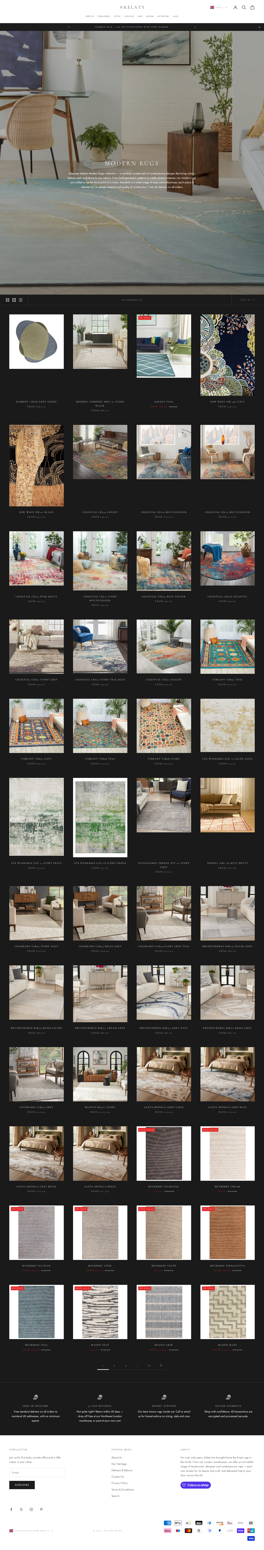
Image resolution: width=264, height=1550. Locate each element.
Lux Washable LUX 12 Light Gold (227, 758)
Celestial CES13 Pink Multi (36, 596)
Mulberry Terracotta (227, 1265)
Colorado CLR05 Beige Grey (100, 946)
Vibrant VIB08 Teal (100, 758)
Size (140, 16)
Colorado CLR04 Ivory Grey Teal (164, 946)
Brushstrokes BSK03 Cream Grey (100, 1028)
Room (149, 16)
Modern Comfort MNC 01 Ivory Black (100, 403)
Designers (104, 16)
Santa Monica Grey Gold (164, 1107)
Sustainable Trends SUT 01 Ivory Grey (164, 865)
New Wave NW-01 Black (36, 512)
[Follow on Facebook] (11, 1509)
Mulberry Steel (100, 1265)
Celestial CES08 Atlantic (227, 596)
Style (117, 16)
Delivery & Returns (122, 1470)
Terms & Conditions (123, 1489)
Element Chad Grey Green (36, 401)
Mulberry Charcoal (164, 1186)
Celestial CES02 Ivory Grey (36, 679)
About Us (117, 1457)
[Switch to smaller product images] (14, 300)
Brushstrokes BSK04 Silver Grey (227, 946)
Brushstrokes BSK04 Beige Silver (36, 1028)
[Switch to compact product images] (20, 300)
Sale (175, 16)
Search (115, 1496)
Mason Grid (164, 1345)
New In (90, 16)
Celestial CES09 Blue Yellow (164, 596)
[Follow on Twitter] (21, 1509)
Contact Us (118, 1477)
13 (149, 1365)
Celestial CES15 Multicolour (227, 512)
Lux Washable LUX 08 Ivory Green (100, 863)
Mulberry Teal (36, 1345)
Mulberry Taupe (164, 1265)
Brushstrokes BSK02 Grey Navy (164, 1028)
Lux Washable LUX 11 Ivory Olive (36, 863)
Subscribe (22, 1485)
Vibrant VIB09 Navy (36, 758)
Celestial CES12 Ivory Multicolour (100, 598)
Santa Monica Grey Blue (227, 1107)
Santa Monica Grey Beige (36, 1186)
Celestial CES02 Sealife (164, 679)
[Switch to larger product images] (7, 300)
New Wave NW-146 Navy (227, 401)
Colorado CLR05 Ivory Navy (36, 946)
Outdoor (163, 16)
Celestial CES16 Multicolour (164, 512)
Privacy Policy (120, 1483)
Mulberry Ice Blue (36, 1265)
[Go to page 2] (161, 1365)
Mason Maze (227, 1345)
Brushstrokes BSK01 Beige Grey (227, 1028)
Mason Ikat (100, 1345)
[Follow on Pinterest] (41, 1509)
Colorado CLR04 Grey (36, 1107)
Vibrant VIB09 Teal (227, 679)
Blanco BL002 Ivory (100, 1107)
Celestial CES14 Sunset (100, 512)
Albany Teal (164, 401)
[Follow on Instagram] (31, 1509)
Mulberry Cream (227, 1186)
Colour (129, 16)
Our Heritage (119, 1464)
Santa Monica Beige (100, 1186)
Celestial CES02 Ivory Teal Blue (100, 679)
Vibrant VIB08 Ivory (164, 758)
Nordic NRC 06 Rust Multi (227, 863)
